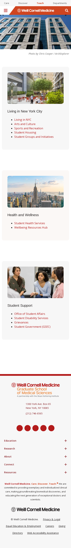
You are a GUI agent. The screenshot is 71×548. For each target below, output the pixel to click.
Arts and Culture (25, 124)
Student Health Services (29, 223)
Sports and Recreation (28, 128)
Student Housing (25, 132)
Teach (40, 3)
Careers (49, 526)
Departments (60, 3)
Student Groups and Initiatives (34, 137)
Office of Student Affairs (29, 314)
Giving (62, 526)
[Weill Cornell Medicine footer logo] (35, 509)
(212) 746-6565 (34, 413)
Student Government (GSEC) (32, 327)
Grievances (21, 322)
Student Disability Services (31, 318)
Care (6, 3)
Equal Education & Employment (23, 526)
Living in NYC (22, 120)
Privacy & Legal (51, 519)
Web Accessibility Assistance (43, 533)
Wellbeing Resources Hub (31, 227)
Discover (23, 3)
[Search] (66, 10)
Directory (17, 533)
